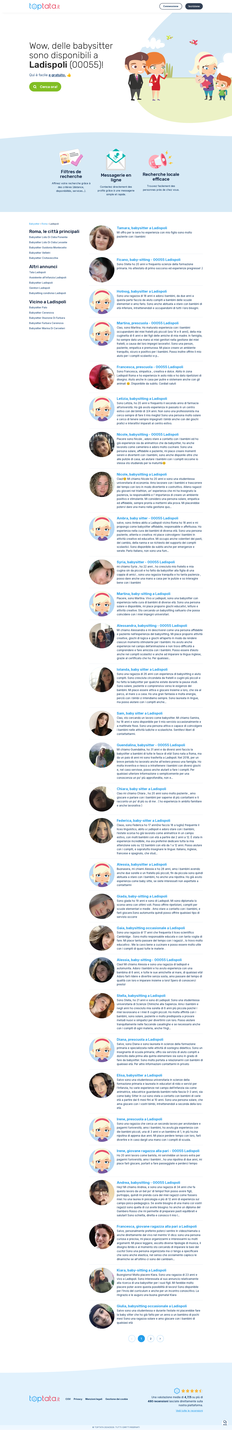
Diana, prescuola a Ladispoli (140, 1039)
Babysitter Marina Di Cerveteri (47, 328)
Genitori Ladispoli (39, 287)
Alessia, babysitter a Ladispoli (142, 864)
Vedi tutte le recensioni (189, 1410)
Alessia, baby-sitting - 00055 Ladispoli (149, 960)
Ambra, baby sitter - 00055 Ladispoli (147, 518)
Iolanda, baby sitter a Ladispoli (142, 669)
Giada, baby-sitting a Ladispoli (142, 896)
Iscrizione (194, 6)
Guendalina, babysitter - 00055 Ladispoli (151, 745)
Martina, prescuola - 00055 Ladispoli (148, 323)
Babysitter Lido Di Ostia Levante (48, 242)
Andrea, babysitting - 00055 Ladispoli (148, 1182)
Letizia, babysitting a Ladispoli (142, 399)
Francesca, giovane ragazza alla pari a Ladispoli (157, 1226)
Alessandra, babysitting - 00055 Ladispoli (152, 626)
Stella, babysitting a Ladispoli (141, 996)
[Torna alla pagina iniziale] (45, 6)
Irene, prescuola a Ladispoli (139, 1119)
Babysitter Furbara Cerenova (46, 323)
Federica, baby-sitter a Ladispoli (143, 820)
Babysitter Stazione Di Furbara (47, 317)
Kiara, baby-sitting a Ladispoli (141, 1270)
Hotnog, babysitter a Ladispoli (142, 291)
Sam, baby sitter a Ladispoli (140, 713)
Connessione (170, 6)
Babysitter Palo (38, 307)
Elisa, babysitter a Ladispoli (139, 1075)
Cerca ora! (48, 87)
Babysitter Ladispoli (41, 282)
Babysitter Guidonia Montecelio (48, 247)
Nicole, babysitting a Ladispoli (142, 474)
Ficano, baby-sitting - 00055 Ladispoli (149, 260)
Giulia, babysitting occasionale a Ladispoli (152, 1306)
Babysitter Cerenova (41, 312)
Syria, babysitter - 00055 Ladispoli (146, 562)
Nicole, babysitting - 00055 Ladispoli (148, 434)
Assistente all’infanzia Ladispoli (47, 277)
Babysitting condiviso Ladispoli (47, 293)
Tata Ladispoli (37, 272)
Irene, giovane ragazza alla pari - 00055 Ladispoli (158, 1151)
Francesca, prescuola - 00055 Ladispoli (150, 367)
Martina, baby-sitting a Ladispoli (143, 594)
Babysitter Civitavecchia (43, 257)
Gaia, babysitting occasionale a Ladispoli (151, 928)
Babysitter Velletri (39, 252)
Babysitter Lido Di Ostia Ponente (48, 237)
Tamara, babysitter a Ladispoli (142, 228)
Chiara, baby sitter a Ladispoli (141, 789)
